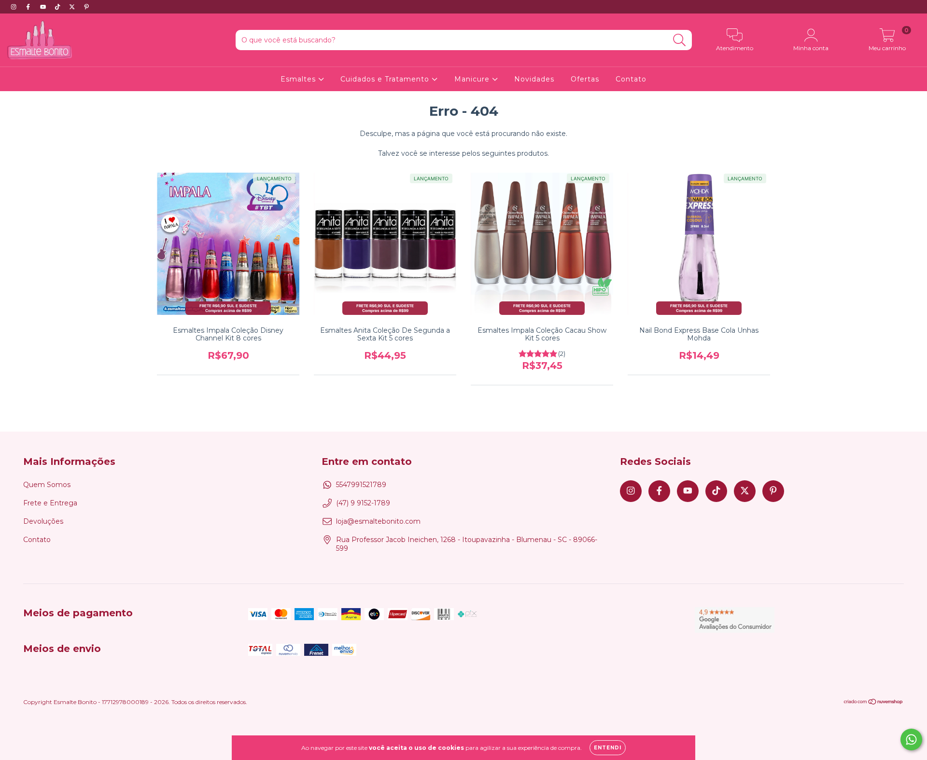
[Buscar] (679, 40)
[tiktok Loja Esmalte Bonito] (58, 6)
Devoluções (43, 521)
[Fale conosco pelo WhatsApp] (911, 739)
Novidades (534, 79)
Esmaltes (299, 79)
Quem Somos (46, 484)
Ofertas (585, 79)
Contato (631, 79)
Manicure (473, 79)
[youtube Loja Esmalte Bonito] (44, 6)
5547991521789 (361, 484)
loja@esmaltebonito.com (378, 521)
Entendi (607, 748)
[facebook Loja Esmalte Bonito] (29, 6)
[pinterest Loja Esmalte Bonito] (86, 6)
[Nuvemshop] (873, 702)
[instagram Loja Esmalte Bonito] (14, 6)
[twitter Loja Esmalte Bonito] (73, 6)
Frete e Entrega (50, 503)
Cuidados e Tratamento (386, 79)
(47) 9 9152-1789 (363, 503)
